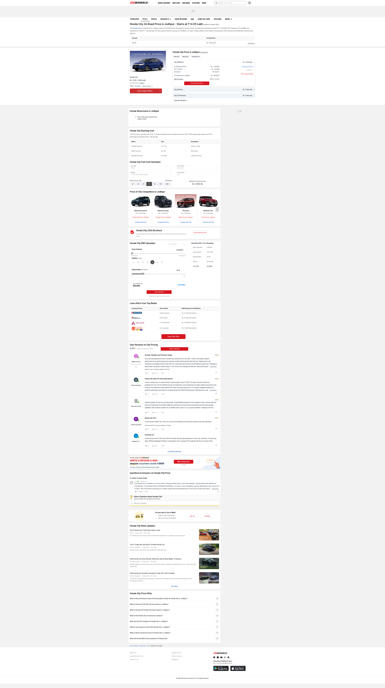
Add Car (192, 516)
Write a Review (146, 86)
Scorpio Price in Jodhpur (163, 217)
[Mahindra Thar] (208, 201)
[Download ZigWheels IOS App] (238, 668)
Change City (204, 52)
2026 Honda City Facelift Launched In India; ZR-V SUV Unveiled (152, 573)
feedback (175, 659)
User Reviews (181, 19)
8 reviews (138, 86)
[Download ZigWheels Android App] (221, 668)
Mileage (133, 172)
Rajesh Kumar (136, 362)
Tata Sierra (185, 211)
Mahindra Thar (208, 211)
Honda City (137, 28)
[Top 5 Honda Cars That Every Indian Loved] (209, 534)
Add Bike (207, 516)
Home (131, 645)
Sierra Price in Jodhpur (186, 217)
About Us (133, 653)
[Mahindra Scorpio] (163, 201)
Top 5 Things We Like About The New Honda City (147, 545)
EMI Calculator (178, 79)
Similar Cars (204, 19)
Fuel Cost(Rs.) (180, 172)
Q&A (192, 19)
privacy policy (177, 656)
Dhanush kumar (136, 406)
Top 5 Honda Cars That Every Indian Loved (145, 530)
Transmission (180, 166)
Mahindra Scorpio (163, 211)
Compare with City (140, 222)
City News (174, 586)
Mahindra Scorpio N (140, 211)
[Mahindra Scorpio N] (140, 201)
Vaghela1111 (136, 441)
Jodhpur (141, 83)
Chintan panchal (136, 425)
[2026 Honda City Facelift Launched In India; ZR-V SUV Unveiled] (209, 577)
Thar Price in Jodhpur (208, 217)
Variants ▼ (165, 19)
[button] (216, 3)
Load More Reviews (174, 451)
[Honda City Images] (150, 63)
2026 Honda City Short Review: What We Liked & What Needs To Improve (155, 559)
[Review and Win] (174, 462)
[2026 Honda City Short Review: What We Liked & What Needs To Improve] (209, 563)
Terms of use (176, 653)
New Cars (136, 645)
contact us (134, 659)
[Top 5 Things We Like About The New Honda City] (209, 549)
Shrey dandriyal (136, 385)
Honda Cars (143, 645)
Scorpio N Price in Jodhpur (140, 217)
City (148, 645)
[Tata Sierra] (186, 201)
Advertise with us (136, 656)
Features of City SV (248, 66)
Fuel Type (133, 166)
